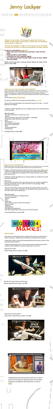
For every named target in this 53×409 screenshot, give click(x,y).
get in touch (38, 100)
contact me (24, 50)
